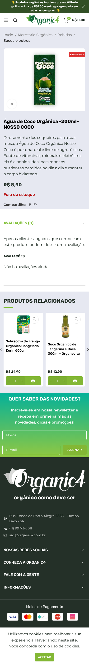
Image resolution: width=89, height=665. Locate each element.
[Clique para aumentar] (12, 104)
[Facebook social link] (29, 205)
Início (9, 35)
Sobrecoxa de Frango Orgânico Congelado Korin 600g (23, 346)
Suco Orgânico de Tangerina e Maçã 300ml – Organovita (64, 349)
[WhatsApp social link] (35, 205)
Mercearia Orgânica (36, 35)
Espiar (34, 319)
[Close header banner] (83, 6)
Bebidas (65, 35)
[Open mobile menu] (6, 20)
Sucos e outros (17, 40)
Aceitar (44, 657)
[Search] (15, 20)
